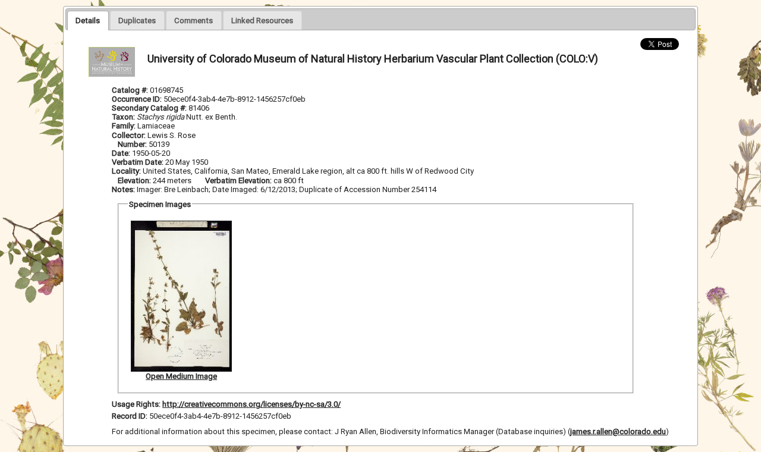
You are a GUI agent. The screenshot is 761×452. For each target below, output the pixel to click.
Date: (121, 153)
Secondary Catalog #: (150, 107)
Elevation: (135, 180)
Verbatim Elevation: (239, 180)
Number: (133, 144)
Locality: (126, 171)
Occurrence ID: (137, 99)
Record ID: (130, 416)
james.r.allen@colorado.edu (618, 431)
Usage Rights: (136, 404)
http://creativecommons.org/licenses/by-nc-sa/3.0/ (251, 404)
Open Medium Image (181, 376)
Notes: (123, 189)
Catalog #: (131, 90)
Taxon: (123, 116)
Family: (124, 125)
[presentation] (88, 20)
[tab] (87, 20)
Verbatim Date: (137, 162)
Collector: (129, 135)
